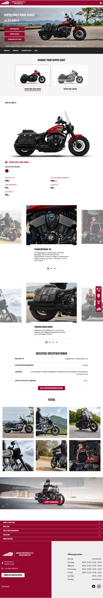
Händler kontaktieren (13, 575)
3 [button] (55, 268)
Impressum (5, 586)
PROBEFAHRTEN (14, 34)
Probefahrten (8, 539)
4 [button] (56, 342)
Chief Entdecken (51, 502)
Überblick (7, 51)
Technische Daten (26, 51)
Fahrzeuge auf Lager (14, 39)
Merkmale (15, 51)
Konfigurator (14, 29)
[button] (6, 237)
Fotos (36, 51)
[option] (51, 236)
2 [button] (51, 268)
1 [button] (48, 268)
